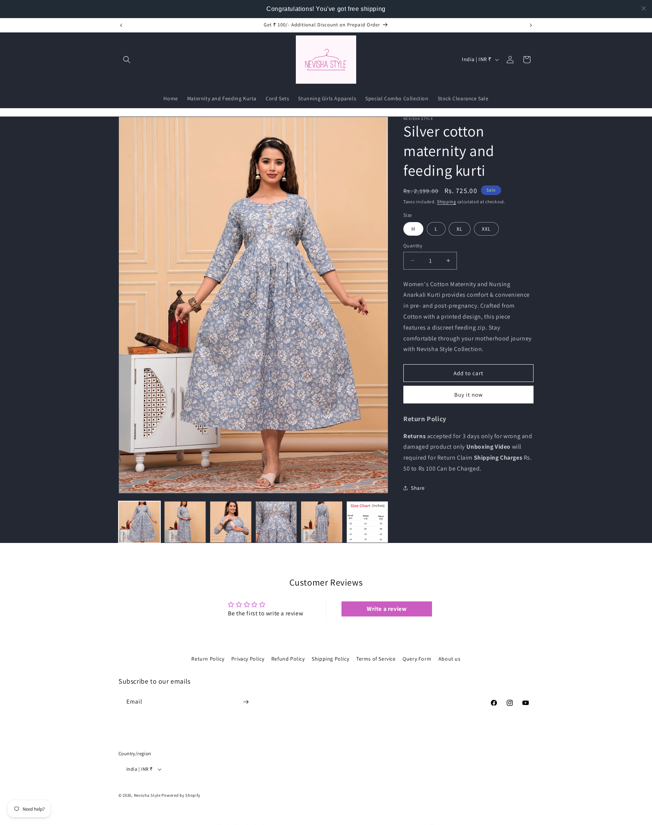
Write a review (386, 609)
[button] (126, 59)
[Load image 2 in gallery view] (185, 522)
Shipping (446, 201)
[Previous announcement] (121, 25)
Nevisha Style (147, 795)
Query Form (417, 658)
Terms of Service (376, 658)
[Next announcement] (531, 25)
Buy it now (468, 394)
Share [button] (418, 488)
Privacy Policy (247, 658)
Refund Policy (288, 658)
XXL (486, 228)
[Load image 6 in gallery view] (367, 522)
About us (449, 658)
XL (460, 228)
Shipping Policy (330, 658)
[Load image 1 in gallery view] (139, 522)
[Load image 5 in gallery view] (322, 522)
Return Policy (207, 658)
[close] (643, 8)
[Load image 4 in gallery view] (276, 522)
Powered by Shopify (180, 795)
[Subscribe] (245, 702)
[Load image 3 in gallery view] (231, 522)
